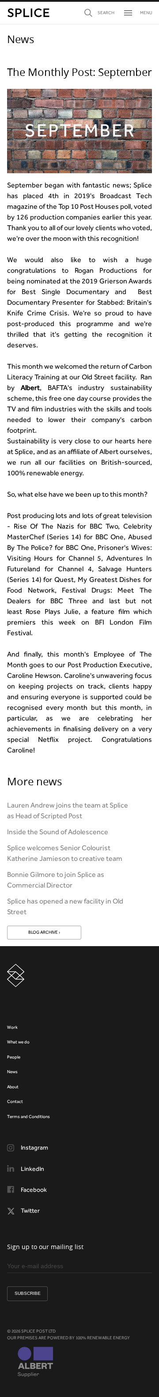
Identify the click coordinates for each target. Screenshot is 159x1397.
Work (12, 1027)
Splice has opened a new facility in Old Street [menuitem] (65, 906)
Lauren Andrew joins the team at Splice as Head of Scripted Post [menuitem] (67, 810)
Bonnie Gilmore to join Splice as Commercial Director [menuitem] (55, 879)
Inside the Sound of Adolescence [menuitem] (57, 832)
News (12, 1072)
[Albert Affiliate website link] (35, 1362)
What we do (18, 1042)
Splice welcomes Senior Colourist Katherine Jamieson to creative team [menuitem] (64, 853)
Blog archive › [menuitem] (44, 932)
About (13, 1087)
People (13, 1057)
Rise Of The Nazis (44, 526)
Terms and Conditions (28, 1116)
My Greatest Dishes (109, 579)
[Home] (28, 12)
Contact (15, 1101)
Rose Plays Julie (52, 611)
